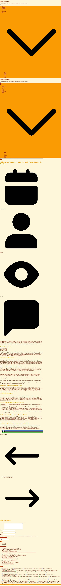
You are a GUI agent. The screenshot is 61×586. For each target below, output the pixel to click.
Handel (5, 76)
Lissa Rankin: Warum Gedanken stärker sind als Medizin (10, 554)
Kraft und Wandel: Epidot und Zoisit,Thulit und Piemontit (10, 582)
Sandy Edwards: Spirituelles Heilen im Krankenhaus (10, 553)
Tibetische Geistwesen (5, 561)
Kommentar (2, 529)
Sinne (3, 10)
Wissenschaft (4, 11)
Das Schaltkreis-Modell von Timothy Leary (8, 571)
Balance (3, 6)
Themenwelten (4, 544)
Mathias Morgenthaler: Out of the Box (7, 563)
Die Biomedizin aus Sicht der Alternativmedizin (9, 574)
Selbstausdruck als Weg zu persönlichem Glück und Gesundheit (11, 559)
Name (1, 530)
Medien (5, 74)
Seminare (5, 75)
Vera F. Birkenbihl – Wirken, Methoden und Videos (9, 556)
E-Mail (1, 532)
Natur (3, 9)
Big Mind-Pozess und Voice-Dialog (7, 568)
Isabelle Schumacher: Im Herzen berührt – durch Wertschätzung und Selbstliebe (14, 555)
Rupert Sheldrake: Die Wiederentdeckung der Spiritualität (10, 562)
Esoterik (5, 72)
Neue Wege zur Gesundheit (6, 576)
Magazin (5, 73)
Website (1, 534)
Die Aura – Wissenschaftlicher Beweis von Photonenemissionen (11, 549)
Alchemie (3, 570)
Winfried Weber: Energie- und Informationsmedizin (9, 551)
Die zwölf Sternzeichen (5, 581)
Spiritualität (3, 8)
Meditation (3, 88)
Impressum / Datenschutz (17, 584)
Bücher (5, 154)
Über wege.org (4, 543)
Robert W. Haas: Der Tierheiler (6, 550)
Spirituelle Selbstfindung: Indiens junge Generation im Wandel (11, 548)
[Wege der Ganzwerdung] (4, 4)
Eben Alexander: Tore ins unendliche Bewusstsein (9, 560)
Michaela (1, 252)
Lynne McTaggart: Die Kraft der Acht (7, 557)
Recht (5, 77)
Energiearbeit (4, 7)
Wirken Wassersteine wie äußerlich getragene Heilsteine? (10, 579)
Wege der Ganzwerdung (4, 1)
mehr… (3, 12)
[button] (31, 71)
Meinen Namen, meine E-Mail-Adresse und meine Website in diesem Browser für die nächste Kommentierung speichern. (19, 536)
